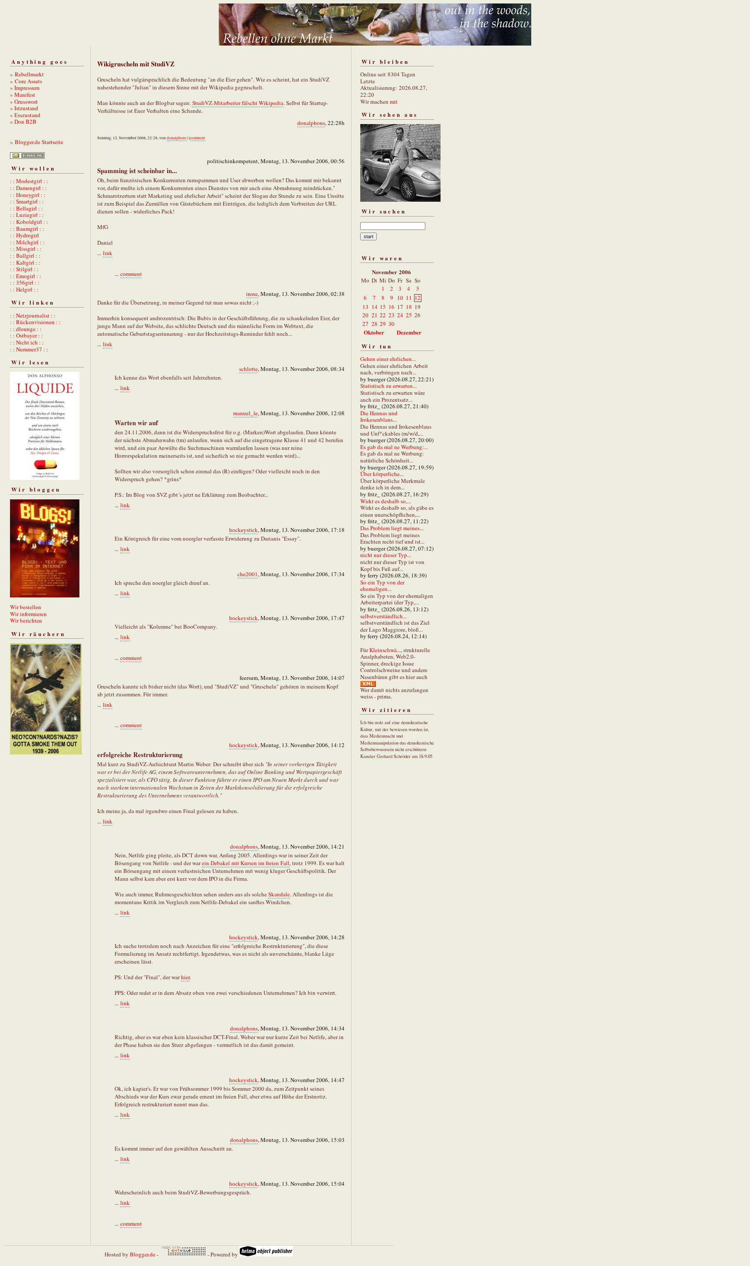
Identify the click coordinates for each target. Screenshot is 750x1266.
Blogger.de (142, 1254)
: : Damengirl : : (28, 188)
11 (409, 298)
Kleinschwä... (385, 650)
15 (383, 307)
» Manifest (22, 94)
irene (252, 294)
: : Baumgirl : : (27, 229)
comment (197, 138)
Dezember (409, 332)
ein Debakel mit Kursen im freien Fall (245, 863)
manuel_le (245, 413)
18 (409, 307)
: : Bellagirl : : (26, 208)
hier (185, 977)
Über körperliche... (382, 474)
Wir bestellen (25, 607)
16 (391, 307)
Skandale (279, 894)
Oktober (374, 332)
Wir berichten (26, 620)
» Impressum (24, 88)
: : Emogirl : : (25, 276)
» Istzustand (24, 108)
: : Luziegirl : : (27, 215)
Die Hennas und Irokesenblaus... (379, 416)
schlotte (248, 369)
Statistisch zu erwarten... (388, 386)
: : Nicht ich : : (27, 342)
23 (391, 315)
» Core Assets (26, 81)
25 (409, 315)
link (107, 253)
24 (400, 315)
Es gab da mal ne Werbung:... (394, 447)
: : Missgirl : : (26, 249)
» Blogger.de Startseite (36, 142)
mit (394, 101)
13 (365, 307)
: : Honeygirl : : (28, 195)
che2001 (247, 574)
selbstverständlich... (383, 616)
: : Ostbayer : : (26, 335)
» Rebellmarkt (27, 74)
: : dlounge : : (26, 329)
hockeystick (243, 530)
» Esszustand (25, 115)
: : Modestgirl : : (29, 181)
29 (383, 324)
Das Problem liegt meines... (392, 528)
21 (375, 315)
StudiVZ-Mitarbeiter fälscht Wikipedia (237, 103)
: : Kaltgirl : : (25, 262)
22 (383, 315)
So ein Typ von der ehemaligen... (382, 585)
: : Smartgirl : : (27, 201)
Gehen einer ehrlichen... (388, 359)
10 (400, 298)
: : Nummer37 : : (29, 349)
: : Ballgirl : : (25, 255)
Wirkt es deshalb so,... (385, 501)
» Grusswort (24, 101)
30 (391, 324)
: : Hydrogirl (24, 235)
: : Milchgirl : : (27, 242)
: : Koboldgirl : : (29, 222)
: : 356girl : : (24, 282)
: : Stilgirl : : (24, 269)
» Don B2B (23, 121)
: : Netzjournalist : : (33, 315)
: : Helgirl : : (24, 289)
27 (365, 324)
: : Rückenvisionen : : (35, 322)
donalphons (311, 123)
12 (417, 298)
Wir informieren (28, 614)
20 (365, 315)
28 (375, 324)
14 (375, 307)
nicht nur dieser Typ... (385, 555)
